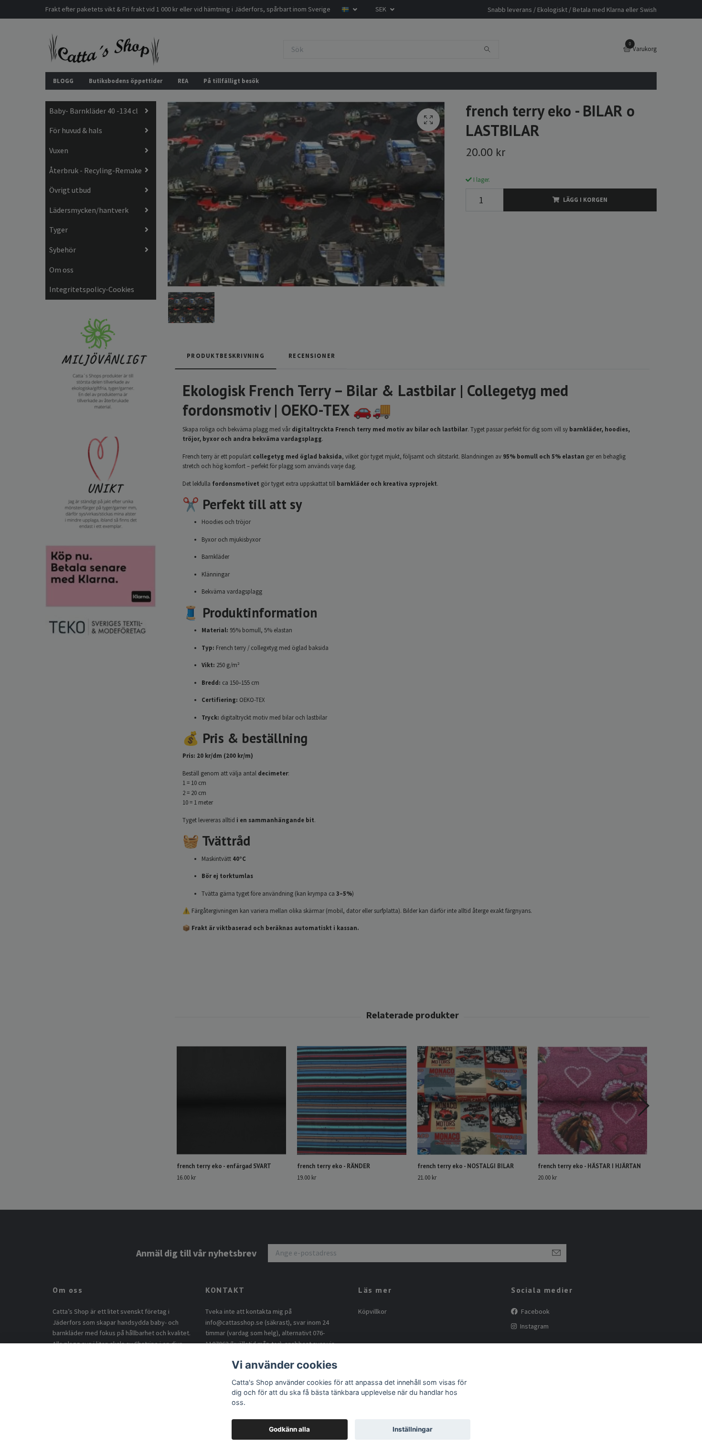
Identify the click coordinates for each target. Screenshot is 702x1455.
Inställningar (413, 1429)
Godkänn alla (289, 1429)
